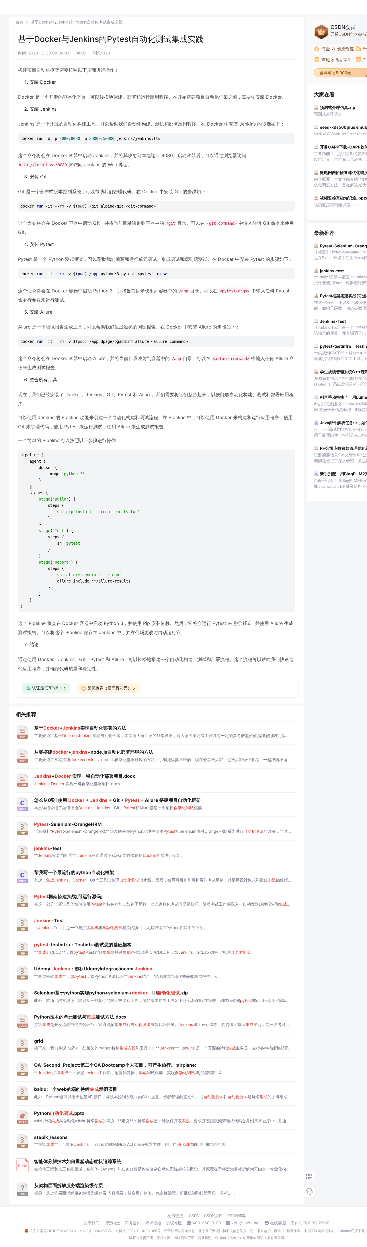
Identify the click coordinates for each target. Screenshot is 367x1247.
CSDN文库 (213, 1216)
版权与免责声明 (141, 1238)
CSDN (194, 1216)
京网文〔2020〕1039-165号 (138, 1231)
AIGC (81, 52)
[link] (19, 22)
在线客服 (278, 1223)
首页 (19, 22)
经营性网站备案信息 (179, 1231)
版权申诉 (163, 1238)
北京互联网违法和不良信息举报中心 (225, 1231)
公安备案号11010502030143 (53, 1231)
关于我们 (91, 1223)
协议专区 (174, 1223)
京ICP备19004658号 (95, 1231)
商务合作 (133, 1223)
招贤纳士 (112, 1223)
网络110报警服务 (287, 1231)
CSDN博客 (236, 1216)
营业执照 (205, 1238)
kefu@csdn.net (245, 1223)
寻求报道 (153, 1223)
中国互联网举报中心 (319, 1231)
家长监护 (264, 1231)
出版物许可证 (184, 1238)
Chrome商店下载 (351, 1231)
